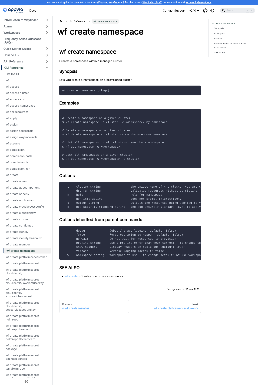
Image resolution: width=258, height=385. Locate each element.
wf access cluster (17, 93)
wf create (12, 175)
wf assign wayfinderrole (21, 137)
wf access (12, 86)
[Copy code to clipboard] (197, 90)
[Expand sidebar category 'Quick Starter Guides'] (47, 49)
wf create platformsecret (22, 263)
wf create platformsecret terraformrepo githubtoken (24, 376)
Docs (32, 10)
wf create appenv (17, 194)
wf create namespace (20, 250)
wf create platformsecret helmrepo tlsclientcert (22, 337)
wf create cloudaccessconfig (25, 206)
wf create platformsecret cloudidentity (22, 271)
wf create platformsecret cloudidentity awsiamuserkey (25, 281)
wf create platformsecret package (22, 347)
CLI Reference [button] (14, 67)
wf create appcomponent (22, 187)
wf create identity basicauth (24, 238)
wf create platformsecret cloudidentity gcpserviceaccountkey (22, 306)
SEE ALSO (219, 52)
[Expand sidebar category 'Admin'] (47, 26)
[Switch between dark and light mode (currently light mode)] (212, 10)
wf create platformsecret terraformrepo (22, 366)
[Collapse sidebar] (26, 381)
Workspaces (12, 32)
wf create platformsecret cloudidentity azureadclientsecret (22, 293)
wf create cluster (17, 219)
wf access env (15, 99)
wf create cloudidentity (21, 213)
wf (7, 80)
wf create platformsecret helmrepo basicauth (22, 327)
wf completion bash (19, 156)
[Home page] (60, 21)
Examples (219, 33)
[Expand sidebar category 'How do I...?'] (47, 55)
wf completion (15, 149)
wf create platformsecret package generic (22, 356)
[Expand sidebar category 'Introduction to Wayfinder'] (47, 20)
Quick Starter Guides (17, 48)
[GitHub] (205, 10)
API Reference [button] (13, 61)
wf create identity (17, 232)
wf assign (12, 124)
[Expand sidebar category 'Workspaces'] (47, 32)
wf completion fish (18, 162)
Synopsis (219, 28)
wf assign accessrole (19, 131)
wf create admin (16, 181)
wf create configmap (19, 225)
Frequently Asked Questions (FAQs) (22, 40)
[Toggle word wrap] (190, 186)
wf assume (13, 143)
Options (218, 38)
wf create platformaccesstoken (26, 257)
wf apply (11, 118)
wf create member (18, 244)
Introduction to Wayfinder (21, 20)
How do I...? (11, 55)
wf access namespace (20, 105)
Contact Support (174, 10)
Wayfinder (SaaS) (152, 2)
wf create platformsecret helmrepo (22, 317)
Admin (8, 26)
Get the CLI (13, 74)
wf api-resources (17, 112)
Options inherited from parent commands (230, 45)
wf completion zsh (18, 168)
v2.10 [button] (192, 10)
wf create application (20, 200)
